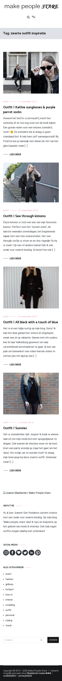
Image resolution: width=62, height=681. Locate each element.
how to (9, 594)
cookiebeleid (9, 675)
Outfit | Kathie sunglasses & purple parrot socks (29, 110)
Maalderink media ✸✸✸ (39, 673)
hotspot (10, 589)
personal (10, 615)
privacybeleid (25, 675)
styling (9, 620)
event (8, 574)
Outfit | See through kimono (24, 216)
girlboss (9, 584)
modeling (10, 605)
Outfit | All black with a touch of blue (30, 322)
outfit (6, 102)
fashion (9, 579)
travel (8, 625)
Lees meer (15, 154)
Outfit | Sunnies (15, 428)
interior (9, 599)
